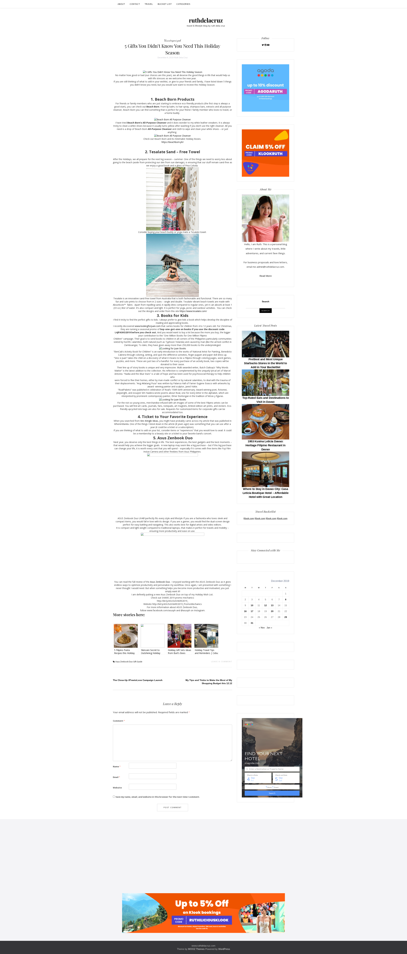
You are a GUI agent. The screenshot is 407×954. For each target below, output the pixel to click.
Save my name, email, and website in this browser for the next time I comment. (158, 796)
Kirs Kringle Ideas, (149, 420)
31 (252, 623)
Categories (183, 4)
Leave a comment (221, 661)
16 (245, 611)
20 (272, 611)
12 (265, 605)
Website (117, 787)
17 (252, 611)
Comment (119, 720)
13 (272, 605)
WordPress (224, 949)
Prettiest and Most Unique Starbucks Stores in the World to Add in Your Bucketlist (265, 363)
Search (265, 301)
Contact (135, 4)
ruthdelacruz (206, 20)
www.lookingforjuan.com (148, 326)
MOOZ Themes (196, 949)
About (121, 4)
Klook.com (249, 518)
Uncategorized (172, 40)
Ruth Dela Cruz (181, 58)
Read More (265, 275)
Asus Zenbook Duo (159, 581)
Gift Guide (137, 661)
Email (116, 777)
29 (285, 617)
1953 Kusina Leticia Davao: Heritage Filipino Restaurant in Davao (265, 445)
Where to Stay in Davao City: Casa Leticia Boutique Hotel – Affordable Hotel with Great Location (266, 493)
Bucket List (165, 4)
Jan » (269, 627)
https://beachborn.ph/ (173, 142)
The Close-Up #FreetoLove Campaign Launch (137, 680)
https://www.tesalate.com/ (193, 311)
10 (252, 605)
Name (117, 766)
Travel (149, 4)
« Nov (262, 627)
